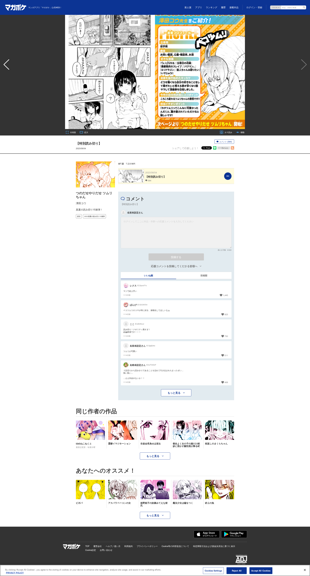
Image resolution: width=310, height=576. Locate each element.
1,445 (225, 295)
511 (226, 355)
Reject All (237, 570)
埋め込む (225, 147)
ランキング (211, 7)
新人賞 (188, 7)
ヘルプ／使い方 (113, 546)
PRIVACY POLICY (15, 572)
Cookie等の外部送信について (175, 546)
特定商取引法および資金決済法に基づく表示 (214, 546)
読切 (78, 216)
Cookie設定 (90, 549)
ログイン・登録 (254, 7)
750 (226, 336)
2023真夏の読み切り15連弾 (94, 216)
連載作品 (233, 7)
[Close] (304, 570)
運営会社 (97, 546)
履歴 (223, 7)
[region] (155, 570)
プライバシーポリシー (147, 546)
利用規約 (128, 546)
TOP (87, 546)
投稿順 (204, 275)
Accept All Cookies (260, 570)
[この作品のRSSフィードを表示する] (232, 148)
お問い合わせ (106, 549)
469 (226, 382)
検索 (304, 7)
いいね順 (148, 275)
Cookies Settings (213, 570)
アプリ (198, 7)
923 (226, 314)
